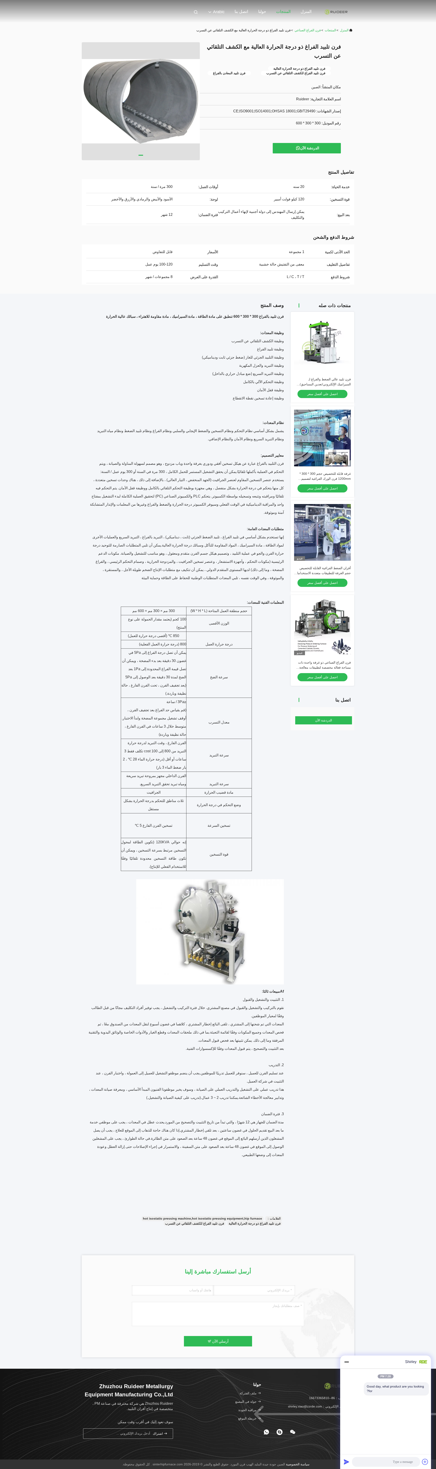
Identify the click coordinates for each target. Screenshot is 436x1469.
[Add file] (425, 1462)
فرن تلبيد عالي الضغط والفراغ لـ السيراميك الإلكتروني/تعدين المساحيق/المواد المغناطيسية (325, 384)
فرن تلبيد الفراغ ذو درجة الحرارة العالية (255, 1223)
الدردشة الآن (309, 148)
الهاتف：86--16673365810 (328, 1398)
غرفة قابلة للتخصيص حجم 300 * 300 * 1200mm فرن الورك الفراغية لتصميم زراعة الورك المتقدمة (325, 478)
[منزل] (336, 11)
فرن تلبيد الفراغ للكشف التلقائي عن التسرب (194, 1223)
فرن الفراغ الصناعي (308, 30)
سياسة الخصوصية (298, 1464)
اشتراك (158, 1433)
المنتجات (283, 11)
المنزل (306, 11)
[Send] (346, 1462)
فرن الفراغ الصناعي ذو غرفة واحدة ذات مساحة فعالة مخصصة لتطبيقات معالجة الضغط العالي (324, 667)
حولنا (262, 11)
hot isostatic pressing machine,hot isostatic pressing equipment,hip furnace (202, 1218)
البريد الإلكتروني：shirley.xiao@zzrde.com (317, 1406)
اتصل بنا (241, 11)
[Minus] (346, 1362)
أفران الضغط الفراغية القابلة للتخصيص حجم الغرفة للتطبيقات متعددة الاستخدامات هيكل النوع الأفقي (322, 573)
